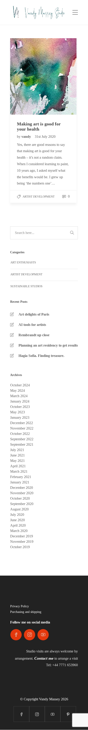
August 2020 (19, 509)
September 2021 (21, 444)
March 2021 (19, 471)
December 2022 (21, 423)
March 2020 (19, 531)
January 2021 (19, 482)
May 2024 (17, 390)
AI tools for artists (32, 325)
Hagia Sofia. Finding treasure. (41, 356)
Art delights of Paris (34, 314)
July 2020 (17, 514)
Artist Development (39, 196)
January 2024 (19, 401)
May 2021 (17, 461)
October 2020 (20, 498)
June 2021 (17, 455)
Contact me (43, 658)
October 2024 (20, 385)
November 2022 (21, 428)
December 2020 (21, 488)
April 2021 (18, 466)
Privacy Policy (19, 606)
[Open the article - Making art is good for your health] (26, 76)
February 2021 (20, 477)
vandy (26, 136)
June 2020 (17, 520)
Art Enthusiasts (23, 262)
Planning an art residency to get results (48, 345)
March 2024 (19, 396)
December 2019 (21, 536)
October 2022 (20, 434)
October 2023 (20, 407)
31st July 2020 (45, 136)
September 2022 (21, 439)
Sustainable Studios (26, 286)
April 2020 (18, 525)
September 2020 (21, 504)
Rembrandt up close (34, 335)
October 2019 (20, 547)
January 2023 (19, 417)
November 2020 (21, 493)
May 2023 (17, 412)
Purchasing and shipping (25, 612)
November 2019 (21, 541)
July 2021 (17, 450)
